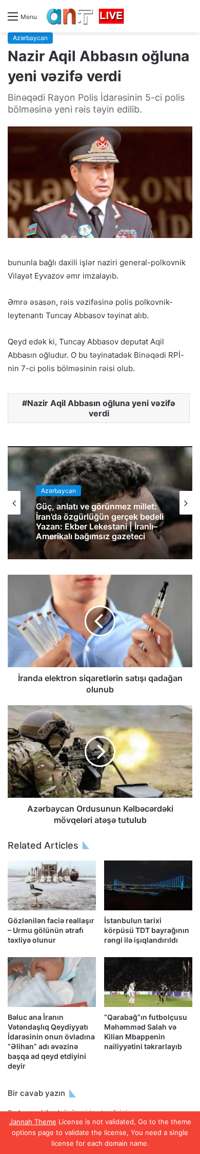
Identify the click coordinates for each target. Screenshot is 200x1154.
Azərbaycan (30, 38)
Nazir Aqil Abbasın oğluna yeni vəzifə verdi (101, 408)
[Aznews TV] (86, 16)
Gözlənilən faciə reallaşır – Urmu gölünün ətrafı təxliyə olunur (51, 930)
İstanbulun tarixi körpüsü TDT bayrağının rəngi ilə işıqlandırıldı (146, 930)
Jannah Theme (32, 1122)
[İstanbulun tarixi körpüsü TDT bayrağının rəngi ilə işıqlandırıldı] (148, 885)
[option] (100, 502)
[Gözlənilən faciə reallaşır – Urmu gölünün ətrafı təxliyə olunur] (52, 885)
